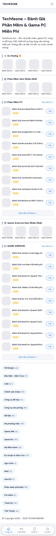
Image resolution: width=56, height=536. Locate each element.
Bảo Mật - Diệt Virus (15, 376)
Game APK (11, 431)
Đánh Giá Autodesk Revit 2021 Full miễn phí (28, 109)
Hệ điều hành (13, 447)
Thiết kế (10, 503)
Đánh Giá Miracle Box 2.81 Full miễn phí (28, 143)
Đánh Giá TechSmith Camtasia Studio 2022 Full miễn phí (28, 177)
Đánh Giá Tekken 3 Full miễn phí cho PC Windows (28, 287)
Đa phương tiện (14, 423)
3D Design (11, 368)
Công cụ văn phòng (15, 407)
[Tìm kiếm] (52, 4)
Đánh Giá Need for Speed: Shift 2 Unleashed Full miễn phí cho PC (28, 310)
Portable (10, 495)
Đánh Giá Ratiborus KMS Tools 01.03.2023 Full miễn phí (28, 200)
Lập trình (10, 463)
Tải (49, 111)
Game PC (11, 439)
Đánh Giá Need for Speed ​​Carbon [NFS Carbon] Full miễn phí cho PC (28, 321)
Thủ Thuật (11, 511)
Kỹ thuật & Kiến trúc (16, 455)
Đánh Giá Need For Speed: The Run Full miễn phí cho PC (28, 276)
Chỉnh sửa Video (14, 392)
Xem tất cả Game (27, 213)
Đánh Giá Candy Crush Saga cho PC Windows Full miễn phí (28, 253)
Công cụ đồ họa (13, 399)
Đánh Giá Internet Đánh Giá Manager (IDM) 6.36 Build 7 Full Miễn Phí (28, 120)
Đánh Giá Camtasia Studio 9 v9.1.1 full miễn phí (28, 189)
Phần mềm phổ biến (16, 487)
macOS (9, 479)
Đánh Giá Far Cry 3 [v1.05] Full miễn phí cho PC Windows (28, 299)
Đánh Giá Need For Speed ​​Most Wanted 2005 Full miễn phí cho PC (28, 333)
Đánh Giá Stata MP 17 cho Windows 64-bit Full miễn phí (28, 155)
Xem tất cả (47, 102)
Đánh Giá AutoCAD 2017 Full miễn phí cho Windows (28, 166)
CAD (8, 384)
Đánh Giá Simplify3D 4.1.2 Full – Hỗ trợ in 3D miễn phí (28, 132)
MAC (8, 471)
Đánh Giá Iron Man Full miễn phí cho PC (28, 264)
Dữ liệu (9, 415)
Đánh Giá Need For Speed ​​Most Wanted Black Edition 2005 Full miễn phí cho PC (28, 344)
